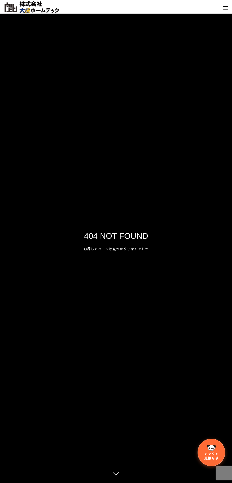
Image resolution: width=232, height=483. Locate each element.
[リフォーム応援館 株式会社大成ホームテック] (32, 7)
